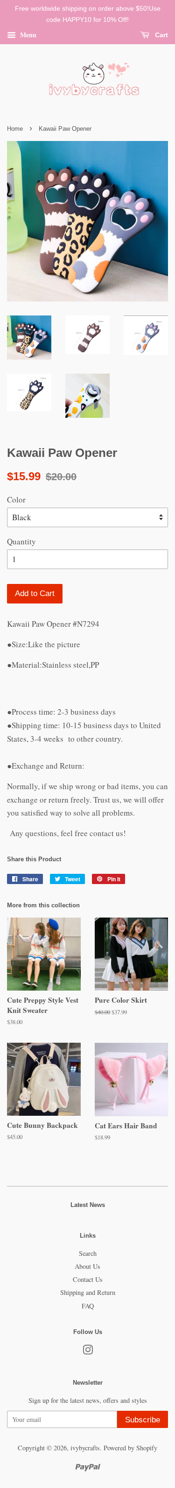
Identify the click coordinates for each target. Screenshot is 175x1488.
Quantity (21, 541)
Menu (27, 34)
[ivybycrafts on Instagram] (88, 1351)
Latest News (87, 1204)
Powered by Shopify (130, 1447)
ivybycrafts (85, 1447)
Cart (160, 35)
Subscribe (142, 1419)
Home (15, 128)
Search (88, 1253)
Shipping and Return (87, 1292)
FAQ (88, 1305)
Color (16, 499)
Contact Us (88, 1279)
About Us (87, 1266)
